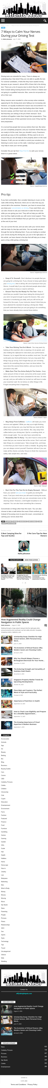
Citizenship (4, 792)
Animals (3, 742)
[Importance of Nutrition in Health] (6, 704)
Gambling (4, 832)
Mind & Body (5, 888)
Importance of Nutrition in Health (27, 701)
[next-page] (25, 583)
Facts (3, 812)
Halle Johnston (7, 39)
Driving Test (23, 521)
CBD (2, 779)
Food (2, 825)
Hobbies (3, 858)
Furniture (4, 828)
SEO (2, 928)
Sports (3, 935)
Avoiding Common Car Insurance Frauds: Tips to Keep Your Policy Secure (8, 577)
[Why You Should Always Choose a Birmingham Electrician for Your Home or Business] (6, 661)
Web (2, 958)
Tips (2, 945)
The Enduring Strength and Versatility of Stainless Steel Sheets (29, 670)
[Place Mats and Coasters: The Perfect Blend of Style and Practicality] (6, 693)
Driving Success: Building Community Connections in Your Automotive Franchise (39, 577)
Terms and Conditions (18, 1084)
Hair (2, 852)
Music (3, 901)
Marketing (4, 881)
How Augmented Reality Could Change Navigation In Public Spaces (20, 621)
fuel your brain (21, 493)
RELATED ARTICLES (16, 560)
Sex (2, 931)
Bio (2, 759)
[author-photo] (24, 546)
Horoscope (4, 865)
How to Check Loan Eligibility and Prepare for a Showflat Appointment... (30, 712)
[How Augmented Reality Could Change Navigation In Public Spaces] (24, 602)
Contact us (24, 1077)
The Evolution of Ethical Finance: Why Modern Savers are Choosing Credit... (28, 649)
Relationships (5, 925)
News (3, 908)
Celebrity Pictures (7, 782)
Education (4, 802)
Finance (3, 822)
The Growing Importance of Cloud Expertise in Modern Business (27, 723)
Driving (15, 521)
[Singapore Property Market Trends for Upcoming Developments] (6, 683)
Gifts (2, 845)
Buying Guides (6, 769)
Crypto (3, 798)
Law (2, 875)
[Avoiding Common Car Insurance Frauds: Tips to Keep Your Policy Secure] (8, 568)
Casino (3, 775)
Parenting (4, 911)
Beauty (3, 752)
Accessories (5, 739)
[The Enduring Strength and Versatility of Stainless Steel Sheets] (6, 672)
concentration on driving (20, 208)
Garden (3, 842)
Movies (3, 895)
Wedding (4, 961)
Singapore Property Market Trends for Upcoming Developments (28, 681)
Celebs (3, 785)
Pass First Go (24, 151)
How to (3, 868)
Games (3, 835)
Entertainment (5, 805)
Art (2, 749)
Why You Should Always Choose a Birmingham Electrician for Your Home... (29, 659)
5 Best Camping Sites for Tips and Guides (11, 534)
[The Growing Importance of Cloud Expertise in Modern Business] (6, 725)
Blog (2, 762)
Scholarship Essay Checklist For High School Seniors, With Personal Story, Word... (28, 639)
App (2, 745)
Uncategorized (5, 951)
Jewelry (3, 872)
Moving (3, 898)
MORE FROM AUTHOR (31, 560)
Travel (3, 948)
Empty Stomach (32, 521)
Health (3, 855)
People (3, 915)
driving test (11, 283)
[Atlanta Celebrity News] (24, 9)
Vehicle (3, 955)
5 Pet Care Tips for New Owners (37, 534)
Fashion (3, 815)
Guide (3, 848)
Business (4, 765)
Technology (4, 941)
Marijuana (4, 878)
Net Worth (4, 905)
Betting (3, 755)
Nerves (4, 523)
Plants (3, 921)
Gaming (3, 838)
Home (2, 25)
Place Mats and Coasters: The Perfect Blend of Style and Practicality (28, 691)
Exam (40, 521)
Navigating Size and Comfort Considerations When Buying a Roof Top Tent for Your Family (24, 577)
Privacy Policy (32, 1084)
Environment (5, 808)
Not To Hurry (11, 523)
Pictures (3, 918)
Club (2, 795)
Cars (7, 25)
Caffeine (29, 422)
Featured (4, 818)
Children (3, 788)
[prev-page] (23, 583)
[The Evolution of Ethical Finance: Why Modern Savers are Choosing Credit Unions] (6, 651)
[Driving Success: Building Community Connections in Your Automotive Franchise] (39, 568)
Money (3, 891)
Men (2, 885)
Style (2, 938)
